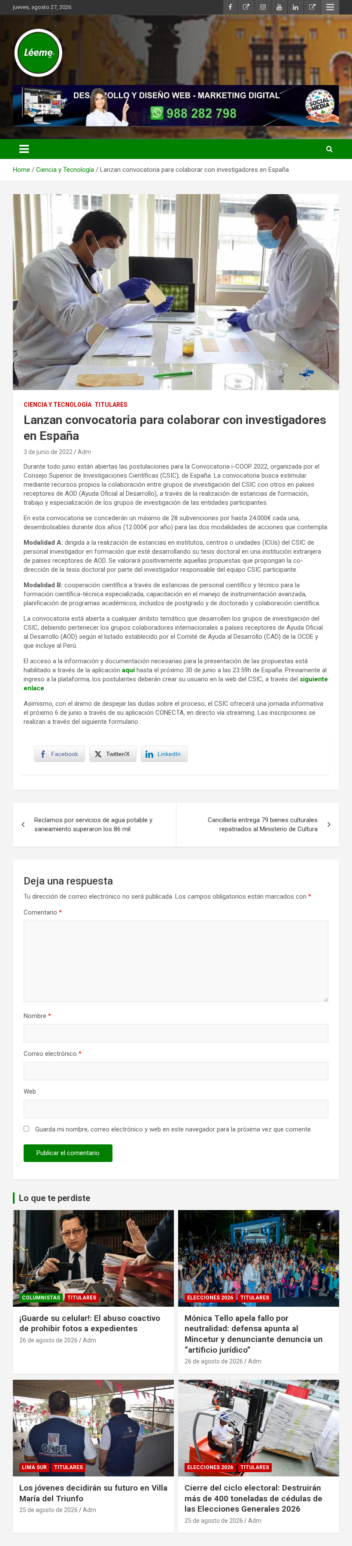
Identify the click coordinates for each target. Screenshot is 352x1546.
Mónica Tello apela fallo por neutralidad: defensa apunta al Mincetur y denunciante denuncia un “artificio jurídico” (254, 1334)
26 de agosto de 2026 (48, 1340)
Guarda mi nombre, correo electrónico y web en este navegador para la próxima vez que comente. (173, 1129)
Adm (84, 451)
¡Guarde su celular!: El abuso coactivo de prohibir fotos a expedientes (89, 1323)
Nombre (37, 1016)
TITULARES (110, 404)
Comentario (43, 912)
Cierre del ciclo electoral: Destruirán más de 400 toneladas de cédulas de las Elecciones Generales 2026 (253, 1498)
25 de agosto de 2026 (48, 1509)
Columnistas (41, 1298)
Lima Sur (34, 1467)
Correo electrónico (53, 1054)
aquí (128, 670)
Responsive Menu (330, 7)
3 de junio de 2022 (48, 451)
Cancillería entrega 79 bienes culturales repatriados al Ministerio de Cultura (263, 824)
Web (30, 1091)
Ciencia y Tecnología (57, 404)
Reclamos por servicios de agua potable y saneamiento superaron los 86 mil (93, 824)
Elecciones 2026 (210, 1298)
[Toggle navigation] (24, 149)
